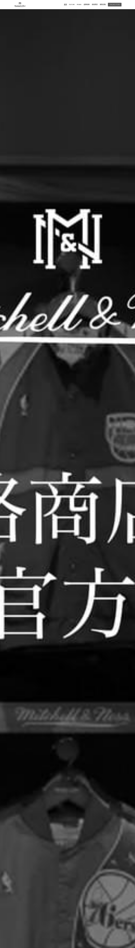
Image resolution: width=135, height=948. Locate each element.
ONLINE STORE (115, 4)
